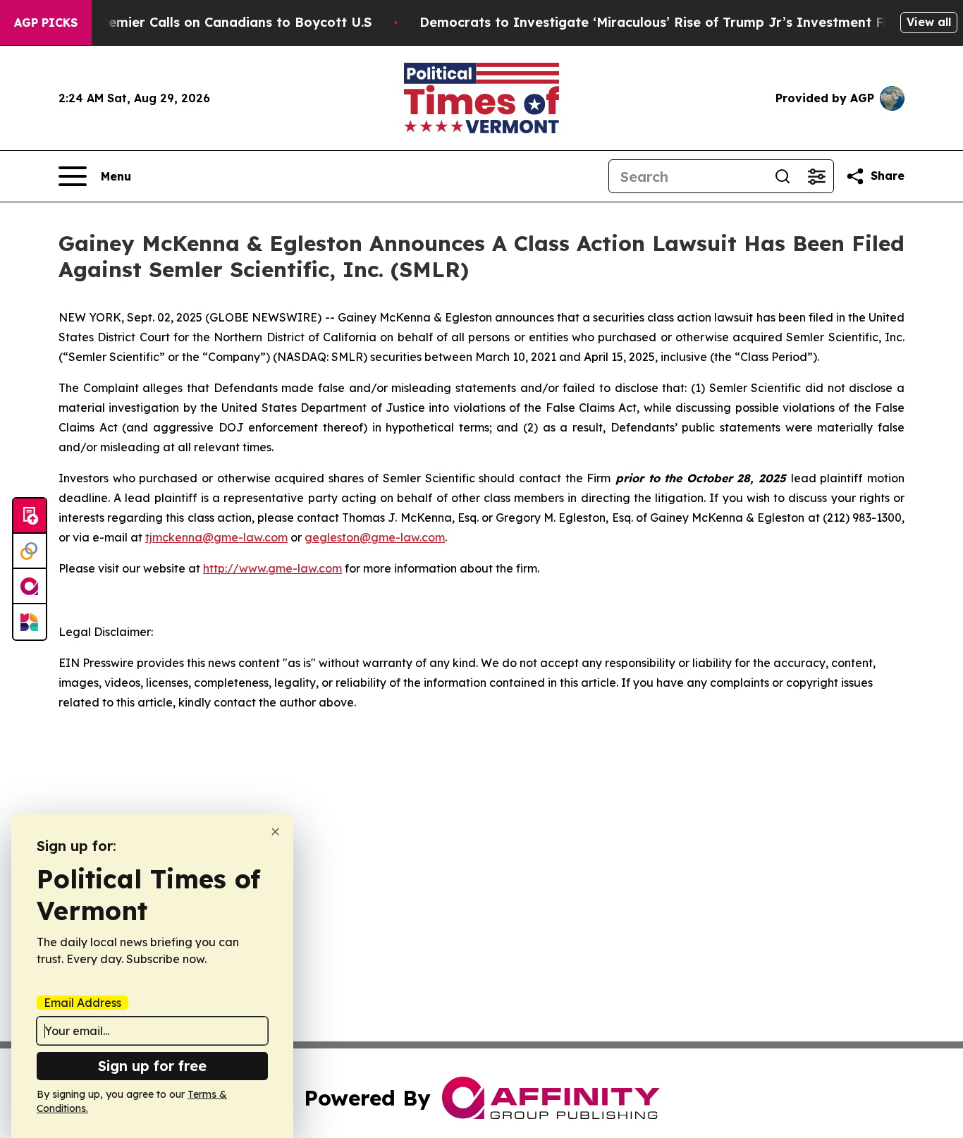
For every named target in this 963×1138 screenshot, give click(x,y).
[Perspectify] (29, 551)
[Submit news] (29, 516)
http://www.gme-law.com (272, 568)
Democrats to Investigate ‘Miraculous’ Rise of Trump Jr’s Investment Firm (661, 22)
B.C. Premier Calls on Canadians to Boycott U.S (219, 22)
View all (929, 22)
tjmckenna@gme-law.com (216, 537)
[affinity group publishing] (29, 586)
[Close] (275, 831)
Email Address (82, 1003)
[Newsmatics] (29, 622)
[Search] (782, 176)
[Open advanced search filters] (816, 176)
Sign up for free (152, 1066)
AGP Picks (46, 23)
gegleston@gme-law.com (375, 537)
